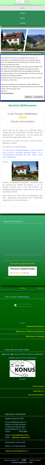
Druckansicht (27, 4)
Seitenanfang (22, 288)
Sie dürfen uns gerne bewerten (22, 264)
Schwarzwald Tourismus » (35, 326)
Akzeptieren (38, 97)
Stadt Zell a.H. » (39, 391)
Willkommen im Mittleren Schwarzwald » (30, 331)
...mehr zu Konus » (38, 386)
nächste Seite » (40, 288)
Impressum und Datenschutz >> (17, 451)
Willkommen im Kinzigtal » (35, 336)
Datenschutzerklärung (7, 93)
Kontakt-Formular (18, 4)
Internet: (17, 435)
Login (24, 460)
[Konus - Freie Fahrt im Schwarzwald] (22, 368)
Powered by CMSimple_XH (11, 460)
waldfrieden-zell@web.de (21, 437)
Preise (22, 18)
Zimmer (22, 13)
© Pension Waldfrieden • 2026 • (22, 462)
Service (22, 23)
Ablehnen (28, 97)
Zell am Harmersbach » (36, 395)
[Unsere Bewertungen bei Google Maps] (22, 275)
